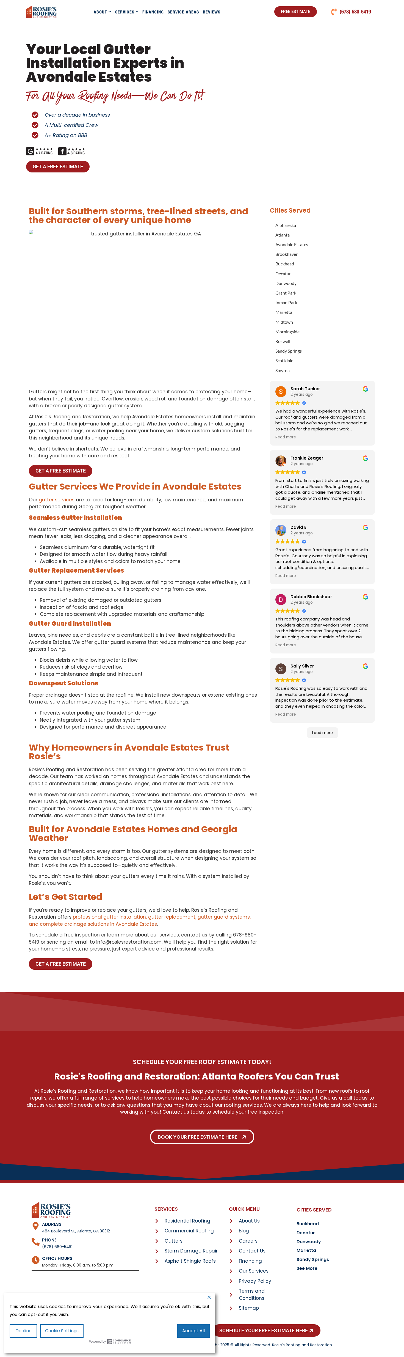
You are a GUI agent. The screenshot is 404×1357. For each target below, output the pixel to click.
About (100, 12)
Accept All (193, 1331)
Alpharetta (285, 225)
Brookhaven (286, 254)
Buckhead (284, 263)
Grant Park (285, 292)
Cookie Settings (62, 1331)
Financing (153, 12)
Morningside (287, 331)
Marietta (283, 312)
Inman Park (286, 302)
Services (124, 12)
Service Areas (183, 12)
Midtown (284, 322)
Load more (322, 732)
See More (307, 1268)
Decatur (283, 273)
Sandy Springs (288, 350)
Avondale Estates (291, 244)
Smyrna (282, 370)
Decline (23, 1331)
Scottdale (284, 360)
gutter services (56, 499)
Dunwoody (286, 283)
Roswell (282, 341)
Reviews (211, 12)
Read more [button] (285, 437)
